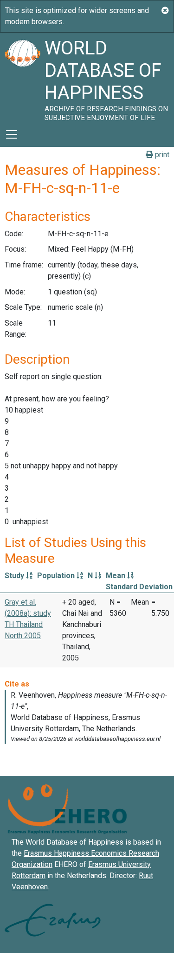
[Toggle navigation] (12, 134)
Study (15, 575)
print (161, 154)
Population (57, 575)
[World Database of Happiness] (22, 77)
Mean (116, 575)
